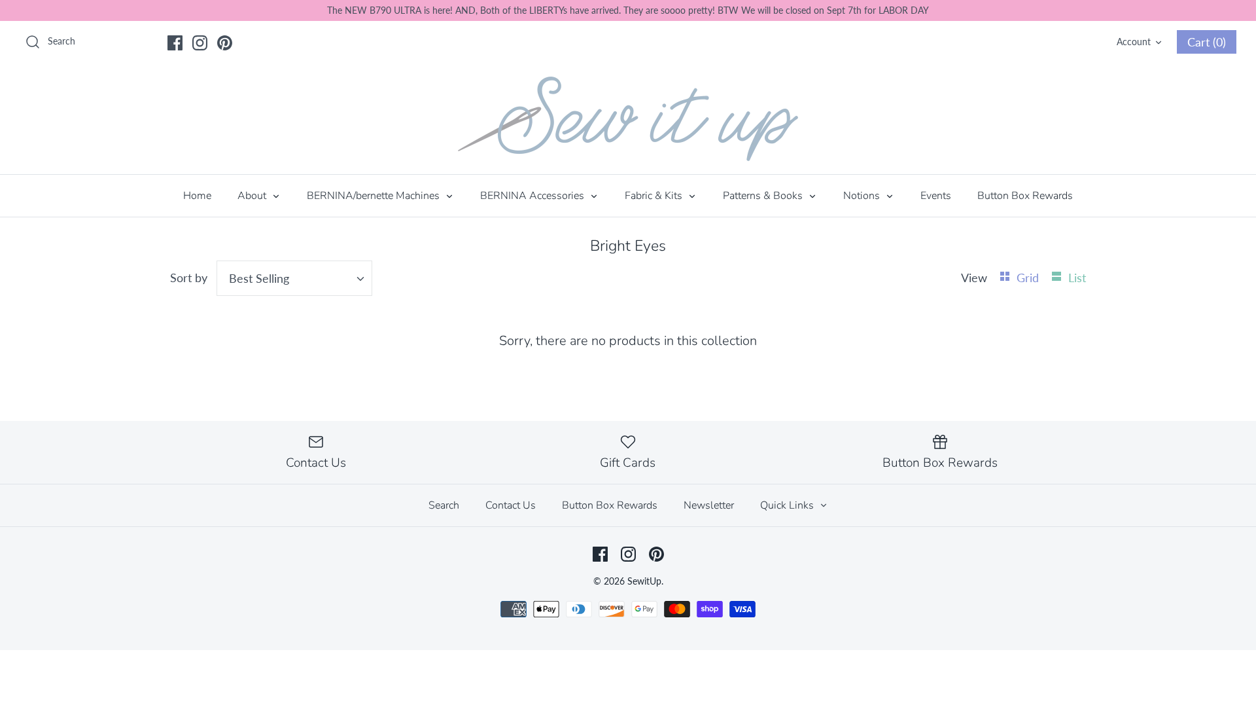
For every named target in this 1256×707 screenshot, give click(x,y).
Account (1134, 41)
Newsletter (709, 505)
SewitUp (644, 581)
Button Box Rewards (1025, 196)
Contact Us (510, 505)
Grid (1029, 277)
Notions (862, 196)
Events (935, 196)
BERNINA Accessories (533, 196)
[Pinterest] (224, 42)
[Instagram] (199, 42)
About (253, 196)
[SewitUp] (628, 119)
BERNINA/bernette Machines (374, 196)
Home (197, 196)
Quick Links (788, 505)
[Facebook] (175, 42)
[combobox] (294, 278)
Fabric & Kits (655, 196)
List (1077, 277)
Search (443, 505)
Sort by (188, 277)
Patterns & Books (764, 196)
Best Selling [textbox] (259, 278)
